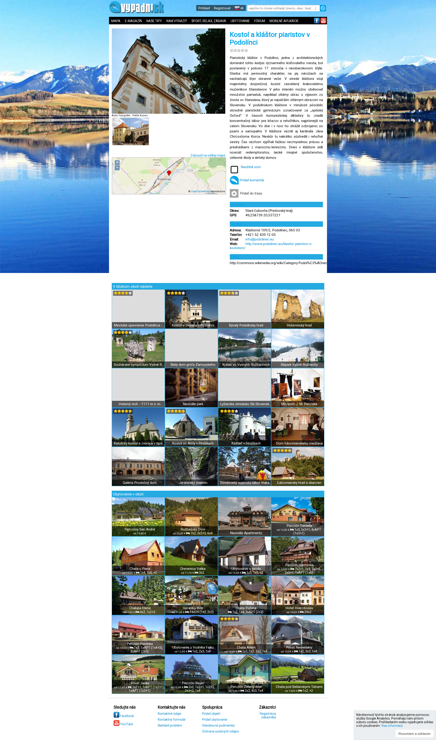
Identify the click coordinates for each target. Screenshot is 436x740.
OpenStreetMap (200, 191)
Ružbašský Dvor (193, 529)
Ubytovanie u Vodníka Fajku (193, 647)
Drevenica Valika (193, 569)
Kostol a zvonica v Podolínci (193, 325)
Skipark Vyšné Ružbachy (299, 365)
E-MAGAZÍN (133, 21)
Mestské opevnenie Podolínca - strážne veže (140, 325)
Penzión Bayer (193, 683)
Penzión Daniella (299, 526)
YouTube (126, 724)
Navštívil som (251, 167)
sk (242, 8)
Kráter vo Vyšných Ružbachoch (246, 365)
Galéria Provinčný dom (140, 483)
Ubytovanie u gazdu (246, 569)
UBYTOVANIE (240, 21)
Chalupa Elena (140, 608)
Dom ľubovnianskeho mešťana (299, 443)
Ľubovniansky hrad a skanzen (299, 483)
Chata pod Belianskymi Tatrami (299, 687)
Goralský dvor (193, 608)
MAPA (115, 21)
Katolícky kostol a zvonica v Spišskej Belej (140, 443)
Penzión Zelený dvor (246, 687)
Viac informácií (392, 725)
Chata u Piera (140, 569)
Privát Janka (140, 683)
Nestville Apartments (246, 533)
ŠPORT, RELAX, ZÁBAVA (208, 21)
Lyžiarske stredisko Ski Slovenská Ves (246, 404)
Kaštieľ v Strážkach (246, 443)
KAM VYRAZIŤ (176, 21)
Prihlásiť (204, 8)
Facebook (126, 716)
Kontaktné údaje (169, 713)
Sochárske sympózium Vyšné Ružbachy (140, 365)
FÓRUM (259, 21)
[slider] (239, 50)
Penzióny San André (139, 529)
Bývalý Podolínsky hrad (246, 325)
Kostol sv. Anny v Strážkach (193, 443)
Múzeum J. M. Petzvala (299, 404)
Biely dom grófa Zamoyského (193, 365)
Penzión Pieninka (140, 644)
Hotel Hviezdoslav (299, 608)
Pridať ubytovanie (214, 719)
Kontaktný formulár (172, 719)
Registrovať (222, 8)
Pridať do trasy (251, 193)
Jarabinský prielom (193, 483)
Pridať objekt (211, 713)
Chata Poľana (246, 608)
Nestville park (193, 404)
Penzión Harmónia (299, 565)
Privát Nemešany (299, 647)
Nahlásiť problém (170, 725)
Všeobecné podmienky (218, 725)
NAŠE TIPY (154, 21)
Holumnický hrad (299, 325)
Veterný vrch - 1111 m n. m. (140, 404)
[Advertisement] (361, 150)
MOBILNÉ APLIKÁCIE (284, 21)
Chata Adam (246, 647)
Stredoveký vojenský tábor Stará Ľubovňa (246, 483)
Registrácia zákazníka (268, 715)
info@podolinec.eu (259, 239)
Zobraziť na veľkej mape (208, 155)
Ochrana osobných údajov (220, 731)
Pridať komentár (252, 180)
